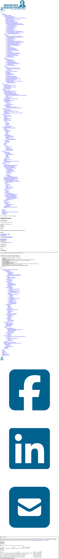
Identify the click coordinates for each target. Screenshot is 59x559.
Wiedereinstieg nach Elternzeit (10, 198)
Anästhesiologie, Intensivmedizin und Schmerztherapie (14, 36)
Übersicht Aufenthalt (7, 90)
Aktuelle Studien (10, 308)
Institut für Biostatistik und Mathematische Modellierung (14, 23)
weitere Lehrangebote (11, 332)
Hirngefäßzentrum (8, 72)
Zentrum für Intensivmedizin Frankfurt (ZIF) (12, 67)
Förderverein (6, 202)
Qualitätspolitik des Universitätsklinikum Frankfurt (11, 178)
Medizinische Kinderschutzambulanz (11, 77)
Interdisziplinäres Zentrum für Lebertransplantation (13, 78)
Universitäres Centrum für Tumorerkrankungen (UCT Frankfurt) (13, 112)
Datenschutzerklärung (37, 540)
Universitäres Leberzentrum (10, 80)
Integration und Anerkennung (10, 138)
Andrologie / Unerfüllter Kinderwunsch (11, 309)
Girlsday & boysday (9, 199)
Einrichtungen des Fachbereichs (8, 16)
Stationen (7, 276)
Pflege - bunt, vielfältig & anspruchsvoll (10, 85)
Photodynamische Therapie (12, 302)
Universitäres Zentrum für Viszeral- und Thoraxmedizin (14, 81)
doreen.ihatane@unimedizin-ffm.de (8, 237)
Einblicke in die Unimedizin (10, 154)
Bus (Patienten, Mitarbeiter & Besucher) (10, 92)
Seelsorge (7, 102)
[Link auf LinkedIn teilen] (29, 477)
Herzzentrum (8, 46)
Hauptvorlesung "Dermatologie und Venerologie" (15, 329)
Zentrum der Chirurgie (9, 39)
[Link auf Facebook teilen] (29, 418)
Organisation (8, 122)
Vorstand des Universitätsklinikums (11, 167)
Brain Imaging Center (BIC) (10, 30)
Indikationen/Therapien (13, 301)
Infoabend (5, 143)
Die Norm (7, 344)
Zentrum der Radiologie (9, 56)
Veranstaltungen (6, 200)
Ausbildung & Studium (7, 159)
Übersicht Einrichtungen (7, 15)
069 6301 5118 (4, 240)
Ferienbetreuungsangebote (10, 204)
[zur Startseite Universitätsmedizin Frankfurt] (13, 9)
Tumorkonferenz (10, 285)
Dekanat (7, 134)
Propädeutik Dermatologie (11, 328)
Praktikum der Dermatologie (12, 330)
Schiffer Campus (8, 51)
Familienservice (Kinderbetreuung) (13, 197)
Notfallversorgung (8, 325)
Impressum (3, 355)
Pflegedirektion (10, 172)
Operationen (4, 213)
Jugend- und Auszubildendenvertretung (11, 194)
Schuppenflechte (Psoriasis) (12, 291)
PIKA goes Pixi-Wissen (7, 88)
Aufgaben (7, 123)
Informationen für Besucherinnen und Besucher (11, 98)
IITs (6, 125)
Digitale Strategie (8, 188)
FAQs (5, 162)
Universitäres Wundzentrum (12, 82)
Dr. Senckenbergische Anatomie (10, 21)
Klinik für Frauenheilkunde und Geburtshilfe (12, 42)
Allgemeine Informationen (10, 193)
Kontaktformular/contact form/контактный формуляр (14, 107)
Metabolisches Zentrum (9, 73)
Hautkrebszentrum (8, 281)
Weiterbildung (6, 140)
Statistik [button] (2, 549)
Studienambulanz (10, 273)
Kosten (7, 96)
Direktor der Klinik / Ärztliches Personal (10, 342)
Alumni (7, 132)
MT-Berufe (7, 147)
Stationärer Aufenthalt (9, 323)
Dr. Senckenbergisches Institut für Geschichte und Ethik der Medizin (16, 17)
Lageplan (1, 248)
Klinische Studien (8, 326)
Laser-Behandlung (10, 299)
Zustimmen (3, 550)
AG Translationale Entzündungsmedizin (12, 338)
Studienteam (9, 307)
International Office (7, 105)
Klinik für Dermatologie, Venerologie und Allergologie (14, 41)
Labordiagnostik (8, 318)
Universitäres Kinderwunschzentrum (11, 79)
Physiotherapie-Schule (9, 150)
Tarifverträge (8, 157)
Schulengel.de (8, 205)
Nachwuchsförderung (9, 186)
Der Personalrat (8, 192)
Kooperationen (10, 340)
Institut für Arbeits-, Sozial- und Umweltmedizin (13, 19)
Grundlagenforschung (7, 335)
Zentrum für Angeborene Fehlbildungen (12, 71)
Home (3, 209)
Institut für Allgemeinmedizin (10, 20)
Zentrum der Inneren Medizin (10, 47)
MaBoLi (5, 189)
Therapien (11, 296)
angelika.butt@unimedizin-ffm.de (8, 236)
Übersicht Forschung (7, 115)
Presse (3, 349)
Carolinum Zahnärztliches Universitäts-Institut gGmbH (14, 31)
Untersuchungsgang (11, 316)
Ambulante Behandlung (9, 322)
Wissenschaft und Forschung (8, 110)
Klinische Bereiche (5, 212)
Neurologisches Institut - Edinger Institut (12, 62)
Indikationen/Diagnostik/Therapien (15, 290)
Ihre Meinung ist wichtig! (9, 346)
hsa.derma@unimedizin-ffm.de (7, 242)
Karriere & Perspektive (7, 86)
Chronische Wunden (11, 297)
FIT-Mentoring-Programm (8, 116)
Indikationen (9, 310)
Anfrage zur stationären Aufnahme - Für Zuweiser (11, 111)
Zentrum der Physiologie (9, 28)
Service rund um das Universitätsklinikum (10, 91)
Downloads (7, 97)
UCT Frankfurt (8, 69)
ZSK (4, 121)
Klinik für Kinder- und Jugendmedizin (11, 49)
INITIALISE (6, 117)
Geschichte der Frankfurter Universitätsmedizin (11, 180)
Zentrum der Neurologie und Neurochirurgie (12, 52)
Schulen (5, 145)
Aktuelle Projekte (10, 339)
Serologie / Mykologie (11, 320)
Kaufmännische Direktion (9, 170)
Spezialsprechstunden (9, 287)
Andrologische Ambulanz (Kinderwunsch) (14, 275)
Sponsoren (9, 306)
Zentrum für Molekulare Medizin (10, 25)
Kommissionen (8, 175)
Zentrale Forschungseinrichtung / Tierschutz (12, 32)
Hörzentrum (7, 75)
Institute (5, 57)
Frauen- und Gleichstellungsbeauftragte (9, 195)
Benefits (7, 156)
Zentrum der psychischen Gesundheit (11, 54)
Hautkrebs (9, 293)
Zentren (5, 66)
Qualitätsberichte (8, 345)
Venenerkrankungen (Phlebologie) (13, 294)
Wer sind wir (8, 191)
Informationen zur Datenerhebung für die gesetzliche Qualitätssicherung (16, 95)
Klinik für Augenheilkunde (10, 37)
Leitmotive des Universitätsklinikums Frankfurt (11, 165)
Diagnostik (11, 295)
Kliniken (5, 34)
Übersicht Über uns (7, 164)
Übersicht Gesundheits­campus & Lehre (9, 127)
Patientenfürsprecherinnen (9, 104)
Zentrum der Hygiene (9, 59)
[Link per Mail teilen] (29, 536)
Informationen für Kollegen (12, 284)
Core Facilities (8, 184)
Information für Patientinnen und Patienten (10, 93)
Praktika (5, 142)
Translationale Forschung (7, 120)
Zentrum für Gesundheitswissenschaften (12, 22)
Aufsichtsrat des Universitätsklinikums (9, 166)
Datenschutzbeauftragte (7, 206)
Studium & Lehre (6, 130)
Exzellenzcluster (6, 119)
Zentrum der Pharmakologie (12, 27)
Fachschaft (7, 133)
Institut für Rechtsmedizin (9, 64)
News (5, 144)
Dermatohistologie (10, 321)
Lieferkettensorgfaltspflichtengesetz (9, 179)
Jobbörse (5, 158)
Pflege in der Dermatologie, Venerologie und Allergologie (12, 343)
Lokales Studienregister (9, 126)
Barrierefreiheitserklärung (6, 354)
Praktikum (5, 160)
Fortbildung (7, 137)
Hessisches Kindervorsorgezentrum (11, 76)
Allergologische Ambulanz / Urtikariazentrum (14, 274)
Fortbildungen (8, 124)
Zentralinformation (6, 99)
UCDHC (5, 182)
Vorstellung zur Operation (9, 324)
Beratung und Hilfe (7, 101)
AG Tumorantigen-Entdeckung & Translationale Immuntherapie (15, 336)
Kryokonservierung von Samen (12, 313)
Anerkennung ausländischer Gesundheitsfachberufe (11, 161)
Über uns (5, 128)
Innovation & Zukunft (7, 87)
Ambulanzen (8, 271)
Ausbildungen (6, 129)
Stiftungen (5, 207)
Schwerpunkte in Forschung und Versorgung (10, 177)
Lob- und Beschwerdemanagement (9, 100)
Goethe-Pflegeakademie (9, 149)
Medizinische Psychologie (10, 18)
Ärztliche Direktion (9, 168)
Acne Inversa (10, 288)
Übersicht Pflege (6, 84)
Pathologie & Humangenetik (10, 61)
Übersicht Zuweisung (7, 109)
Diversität (7, 155)
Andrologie (9, 319)
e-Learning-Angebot (11, 331)
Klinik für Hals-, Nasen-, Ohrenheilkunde (12, 44)
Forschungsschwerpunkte (7, 118)
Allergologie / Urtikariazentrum (10, 314)
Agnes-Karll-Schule (9, 148)
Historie (9, 333)
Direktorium (6, 341)
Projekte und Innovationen (10, 187)
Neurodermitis (10, 289)
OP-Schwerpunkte (10, 279)
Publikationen (6, 347)
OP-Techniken (10, 280)
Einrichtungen (4, 210)
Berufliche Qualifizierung (7, 135)
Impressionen (10, 334)
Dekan (7, 173)
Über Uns (9, 282)
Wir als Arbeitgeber (7, 152)
